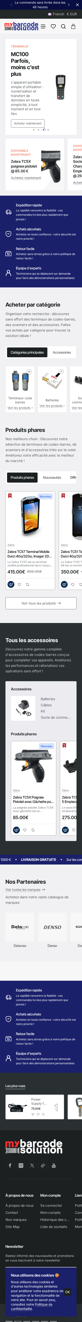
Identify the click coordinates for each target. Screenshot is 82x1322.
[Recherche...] (63, 26)
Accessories (62, 352)
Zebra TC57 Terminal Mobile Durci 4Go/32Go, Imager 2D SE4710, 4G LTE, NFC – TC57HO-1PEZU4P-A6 (28, 554)
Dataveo (20, 946)
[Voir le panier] (73, 26)
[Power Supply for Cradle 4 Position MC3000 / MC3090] (18, 1107)
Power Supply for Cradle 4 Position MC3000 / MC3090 (39, 1101)
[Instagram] (21, 1165)
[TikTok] (42, 1165)
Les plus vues (15, 1086)
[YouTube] (53, 1165)
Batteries (52, 400)
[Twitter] (31, 1165)
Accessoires (21, 689)
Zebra (11, 545)
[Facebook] (10, 1165)
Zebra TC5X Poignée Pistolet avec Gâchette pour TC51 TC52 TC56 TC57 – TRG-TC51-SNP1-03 (33, 799)
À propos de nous (19, 1195)
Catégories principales (27, 352)
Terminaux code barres (20, 400)
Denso (52, 946)
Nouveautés (52, 477)
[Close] (77, 5)
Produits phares (22, 477)
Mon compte (50, 1195)
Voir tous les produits (38, 603)
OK (67, 1292)
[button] (69, 4)
